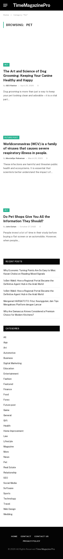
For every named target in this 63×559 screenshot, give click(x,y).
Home (14, 536)
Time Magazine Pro (45, 549)
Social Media (10, 483)
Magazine (8, 446)
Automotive (9, 353)
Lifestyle (8, 441)
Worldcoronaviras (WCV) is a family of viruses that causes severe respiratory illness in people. (30, 148)
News (6, 457)
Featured (8, 384)
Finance (7, 389)
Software (8, 488)
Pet (6, 65)
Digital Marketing (12, 363)
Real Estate (9, 467)
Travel (6, 504)
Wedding (7, 514)
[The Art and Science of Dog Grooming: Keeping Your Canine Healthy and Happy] (31, 50)
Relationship (9, 472)
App (5, 342)
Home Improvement (13, 431)
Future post (11, 137)
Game (6, 410)
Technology (9, 498)
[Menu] (5, 5)
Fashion (7, 379)
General (7, 415)
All (4, 337)
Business (8, 358)
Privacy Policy (31, 541)
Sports (6, 493)
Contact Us (41, 536)
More (6, 451)
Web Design (9, 509)
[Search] (59, 5)
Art (5, 347)
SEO (5, 478)
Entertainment (11, 373)
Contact (26, 536)
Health (6, 425)
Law (5, 436)
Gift (5, 420)
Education (8, 368)
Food (6, 394)
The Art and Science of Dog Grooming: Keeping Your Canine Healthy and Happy (27, 75)
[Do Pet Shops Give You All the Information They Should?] (31, 196)
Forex (6, 399)
